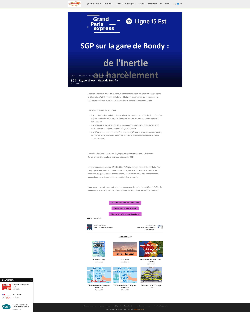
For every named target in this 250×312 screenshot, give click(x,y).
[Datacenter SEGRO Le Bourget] (151, 275)
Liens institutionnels (160, 306)
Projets (141, 4)
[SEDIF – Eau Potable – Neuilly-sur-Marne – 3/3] (99, 275)
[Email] (178, 4)
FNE (161, 4)
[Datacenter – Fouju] (99, 249)
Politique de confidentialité (122, 306)
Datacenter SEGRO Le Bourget (151, 285)
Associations (152, 4)
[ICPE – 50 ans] (125, 249)
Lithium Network (139, 309)
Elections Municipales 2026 (21, 286)
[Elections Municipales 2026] (6, 287)
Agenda (118, 4)
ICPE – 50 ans (125, 260)
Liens (167, 4)
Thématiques (129, 4)
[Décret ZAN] (6, 297)
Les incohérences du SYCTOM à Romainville (21, 306)
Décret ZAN (17, 295)
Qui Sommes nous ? (94, 4)
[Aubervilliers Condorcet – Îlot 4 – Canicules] (151, 249)
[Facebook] (173, 4)
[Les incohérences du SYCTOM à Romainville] (6, 307)
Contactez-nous (104, 306)
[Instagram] (175, 4)
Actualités (108, 4)
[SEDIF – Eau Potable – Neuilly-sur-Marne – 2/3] (125, 275)
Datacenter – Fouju (99, 260)
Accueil (73, 75)
